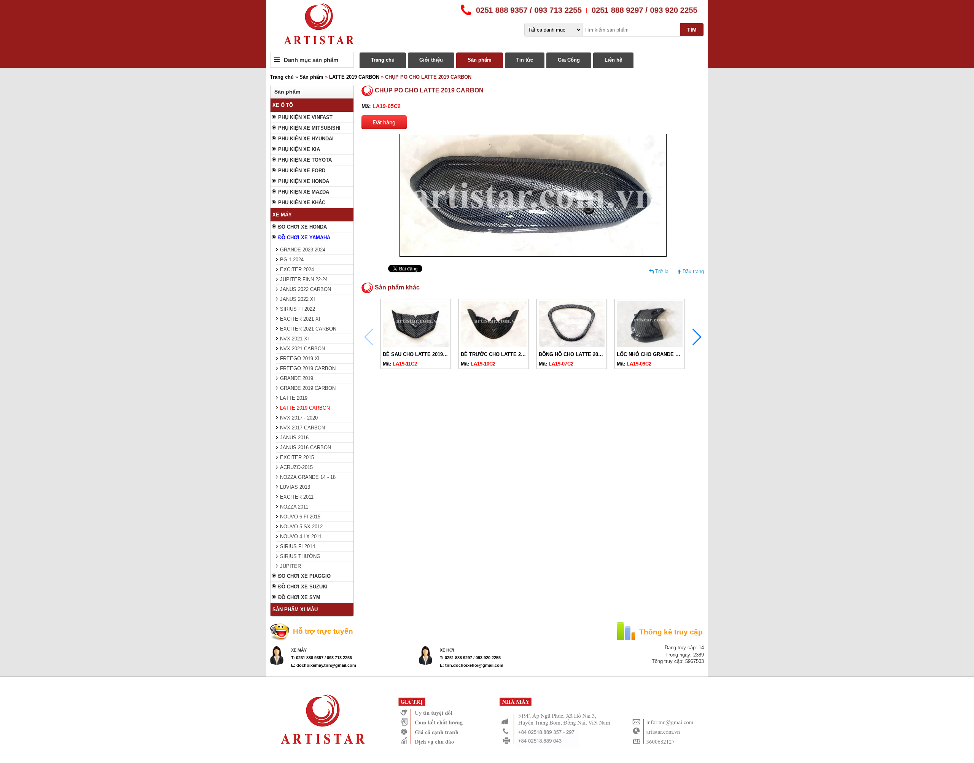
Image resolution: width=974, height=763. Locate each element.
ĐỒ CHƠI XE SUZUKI (303, 587)
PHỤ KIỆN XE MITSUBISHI (309, 128)
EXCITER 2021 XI (300, 319)
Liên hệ (613, 60)
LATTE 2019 (293, 398)
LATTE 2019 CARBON (354, 77)
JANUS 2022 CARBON (305, 289)
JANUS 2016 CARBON (305, 447)
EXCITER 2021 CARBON (308, 329)
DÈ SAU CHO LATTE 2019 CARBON (424, 354)
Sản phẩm (480, 60)
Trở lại (662, 271)
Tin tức (524, 60)
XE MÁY (282, 215)
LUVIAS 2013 (295, 487)
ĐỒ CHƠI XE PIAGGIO (304, 576)
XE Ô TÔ (282, 105)
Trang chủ (383, 60)
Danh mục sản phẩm (311, 60)
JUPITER (290, 566)
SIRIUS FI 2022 (297, 309)
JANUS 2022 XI (297, 299)
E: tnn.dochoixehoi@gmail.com (471, 665)
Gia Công (569, 60)
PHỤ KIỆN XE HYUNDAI (306, 138)
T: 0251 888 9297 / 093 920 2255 (470, 657)
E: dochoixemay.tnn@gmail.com (323, 665)
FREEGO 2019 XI (300, 358)
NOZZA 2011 (294, 507)
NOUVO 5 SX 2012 (301, 526)
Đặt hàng (384, 122)
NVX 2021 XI (294, 339)
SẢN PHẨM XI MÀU (295, 609)
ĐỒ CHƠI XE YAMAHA (304, 237)
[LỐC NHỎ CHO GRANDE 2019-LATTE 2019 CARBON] (650, 345)
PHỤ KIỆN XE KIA (299, 149)
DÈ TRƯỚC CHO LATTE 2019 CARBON (506, 354)
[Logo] (487, 26)
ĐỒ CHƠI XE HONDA (302, 227)
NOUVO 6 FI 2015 (300, 517)
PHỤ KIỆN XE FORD (301, 170)
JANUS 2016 (294, 437)
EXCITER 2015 (297, 457)
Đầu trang (693, 271)
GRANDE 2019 (296, 378)
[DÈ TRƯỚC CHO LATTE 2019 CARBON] (494, 345)
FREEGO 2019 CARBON (308, 368)
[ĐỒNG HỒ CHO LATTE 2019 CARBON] (572, 345)
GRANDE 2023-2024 (302, 250)
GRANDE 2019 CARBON (308, 388)
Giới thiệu (431, 60)
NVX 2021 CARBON (302, 348)
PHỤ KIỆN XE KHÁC (301, 202)
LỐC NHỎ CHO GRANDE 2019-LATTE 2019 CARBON (677, 354)
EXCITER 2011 (297, 497)
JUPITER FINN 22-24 (304, 279)
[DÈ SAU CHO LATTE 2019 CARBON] (416, 345)
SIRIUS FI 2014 (297, 546)
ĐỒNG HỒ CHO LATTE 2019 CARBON (582, 354)
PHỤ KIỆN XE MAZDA (303, 192)
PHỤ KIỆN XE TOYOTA (305, 160)
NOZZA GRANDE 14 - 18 (308, 477)
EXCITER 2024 (297, 269)
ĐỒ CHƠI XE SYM (299, 597)
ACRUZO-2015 (296, 467)
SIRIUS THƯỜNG (300, 556)
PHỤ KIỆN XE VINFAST (305, 117)
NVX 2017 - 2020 (299, 418)
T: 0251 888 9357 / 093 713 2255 (321, 657)
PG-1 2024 (292, 259)
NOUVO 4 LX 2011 (300, 536)
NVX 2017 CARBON (302, 428)
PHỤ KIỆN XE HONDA (303, 181)
